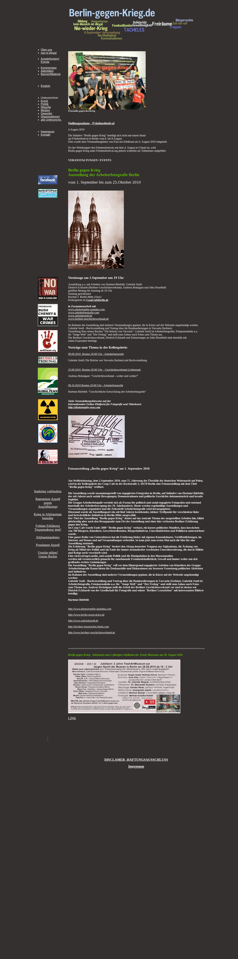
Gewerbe (46, 113)
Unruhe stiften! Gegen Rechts (48, 554)
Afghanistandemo (48, 537)
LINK (72, 718)
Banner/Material (50, 74)
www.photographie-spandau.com (86, 309)
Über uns (46, 49)
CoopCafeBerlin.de (97, 300)
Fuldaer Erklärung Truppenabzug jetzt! (47, 527)
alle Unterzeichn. (51, 119)
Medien (45, 110)
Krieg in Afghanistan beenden (48, 516)
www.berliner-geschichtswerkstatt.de (88, 318)
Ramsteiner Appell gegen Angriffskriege (48, 502)
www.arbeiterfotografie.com (83, 312)
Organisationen (50, 116)
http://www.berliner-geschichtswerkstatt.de (91, 632)
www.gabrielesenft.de (80, 315)
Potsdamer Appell (48, 545)
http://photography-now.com (84, 407)
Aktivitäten (47, 70)
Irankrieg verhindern (48, 491)
